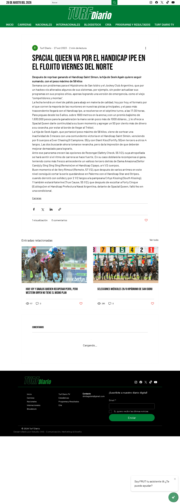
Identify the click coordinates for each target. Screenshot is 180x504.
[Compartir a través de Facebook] (34, 209)
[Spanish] (129, 2)
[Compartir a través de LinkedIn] (51, 209)
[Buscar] (114, 2)
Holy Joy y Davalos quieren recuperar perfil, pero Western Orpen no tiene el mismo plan (52, 291)
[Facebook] (156, 2)
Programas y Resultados (69, 399)
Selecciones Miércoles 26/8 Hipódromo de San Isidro (124, 289)
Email (112, 398)
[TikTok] (167, 2)
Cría (60, 402)
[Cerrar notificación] (174, 479)
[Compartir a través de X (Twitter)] (42, 209)
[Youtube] (173, 2)
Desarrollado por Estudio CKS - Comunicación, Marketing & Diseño (48, 429)
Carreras (36, 198)
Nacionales (32, 399)
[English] (139, 2)
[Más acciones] (146, 48)
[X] (162, 2)
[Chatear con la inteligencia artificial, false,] (173, 497)
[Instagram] (151, 2)
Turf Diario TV (64, 391)
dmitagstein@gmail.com (94, 393)
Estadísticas (64, 395)
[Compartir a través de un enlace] (59, 209)
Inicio (29, 391)
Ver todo (154, 239)
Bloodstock (32, 406)
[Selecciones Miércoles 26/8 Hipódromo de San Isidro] (125, 264)
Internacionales (33, 402)
